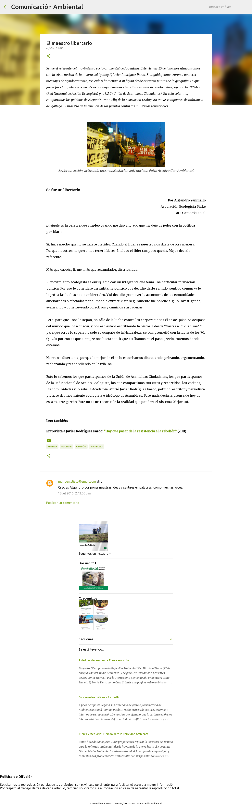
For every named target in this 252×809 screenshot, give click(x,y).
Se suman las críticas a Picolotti (99, 697)
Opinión (81, 446)
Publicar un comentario (62, 502)
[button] (48, 56)
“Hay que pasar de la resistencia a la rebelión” (140, 431)
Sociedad (97, 446)
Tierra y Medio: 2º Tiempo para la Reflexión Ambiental (114, 734)
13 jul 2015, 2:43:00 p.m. (74, 493)
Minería (52, 446)
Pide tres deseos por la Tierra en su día (104, 660)
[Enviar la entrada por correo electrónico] (48, 442)
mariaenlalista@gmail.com (77, 481)
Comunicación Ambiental (47, 6)
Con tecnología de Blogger (128, 795)
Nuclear (66, 446)
